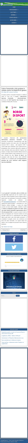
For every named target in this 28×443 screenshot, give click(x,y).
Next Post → (24, 230)
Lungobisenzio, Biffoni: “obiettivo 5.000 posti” (11, 335)
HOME (14, 7)
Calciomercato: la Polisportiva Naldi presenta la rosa (12, 338)
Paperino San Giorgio (8, 226)
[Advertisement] (14, 39)
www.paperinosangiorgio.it (10, 201)
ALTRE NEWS (13, 20)
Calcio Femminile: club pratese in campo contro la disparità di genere (14, 89)
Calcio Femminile (14, 92)
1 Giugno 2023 (6, 92)
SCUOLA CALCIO (13, 17)
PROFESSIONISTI (13, 9)
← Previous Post (4, 230)
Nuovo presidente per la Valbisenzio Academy (11, 340)
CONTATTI (14, 22)
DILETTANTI (13, 12)
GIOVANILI (13, 15)
